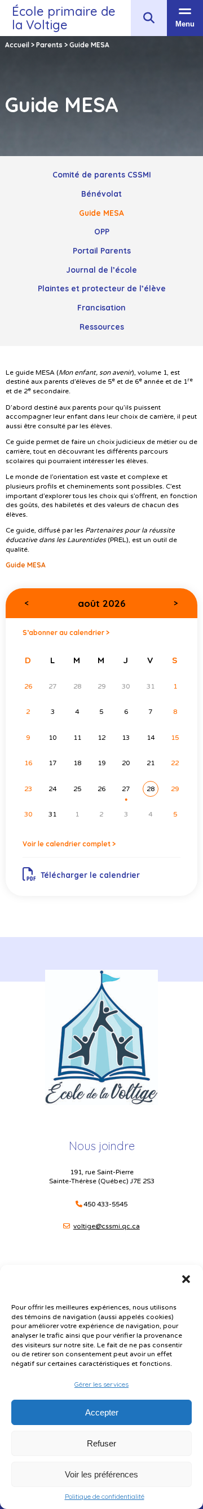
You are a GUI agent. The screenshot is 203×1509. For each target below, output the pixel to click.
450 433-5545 (105, 1204)
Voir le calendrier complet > (69, 844)
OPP (101, 231)
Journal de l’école (101, 269)
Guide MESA (101, 213)
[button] (186, 1279)
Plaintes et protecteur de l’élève (102, 288)
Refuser (101, 1443)
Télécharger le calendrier (90, 875)
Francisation (101, 307)
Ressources (102, 326)
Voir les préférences (101, 1474)
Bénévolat (101, 193)
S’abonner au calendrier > (66, 632)
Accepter (101, 1412)
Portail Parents (102, 250)
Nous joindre (102, 1146)
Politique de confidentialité (104, 1497)
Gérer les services (101, 1384)
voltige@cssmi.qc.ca (106, 1226)
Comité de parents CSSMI (101, 174)
